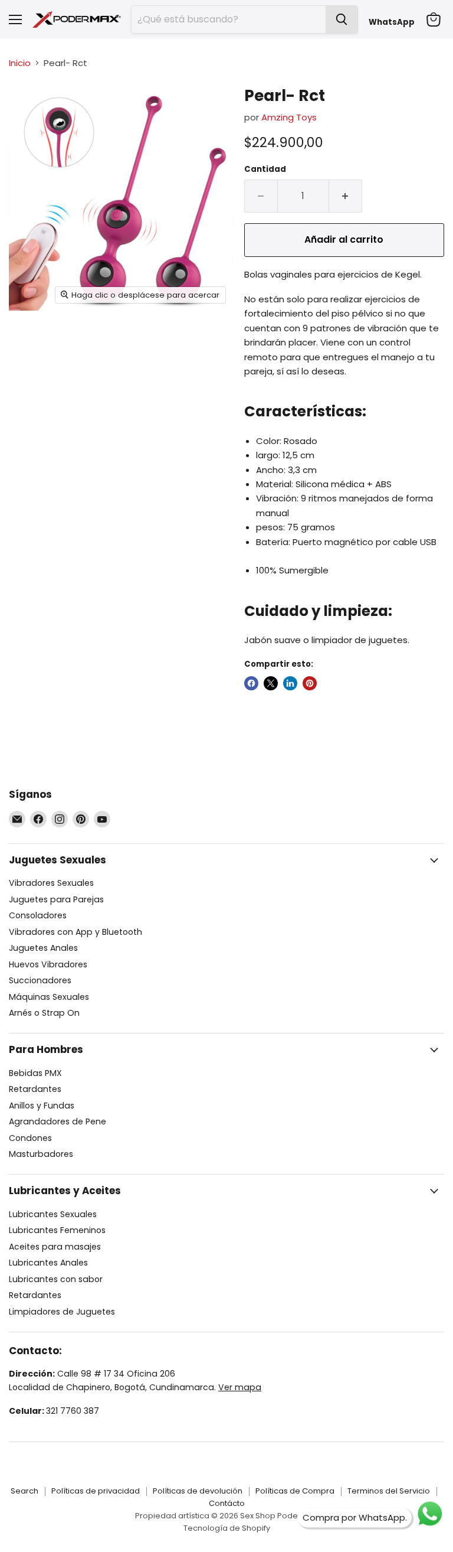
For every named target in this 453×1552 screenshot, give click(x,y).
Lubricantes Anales (48, 1263)
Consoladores (38, 915)
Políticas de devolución (197, 1490)
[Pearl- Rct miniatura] (26, 107)
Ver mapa (239, 1387)
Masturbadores (41, 1154)
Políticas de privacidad (95, 1490)
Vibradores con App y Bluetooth (75, 932)
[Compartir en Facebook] (251, 683)
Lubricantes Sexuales (53, 1214)
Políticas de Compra (294, 1490)
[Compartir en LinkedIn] (290, 683)
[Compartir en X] (271, 683)
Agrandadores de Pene (57, 1121)
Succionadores (40, 980)
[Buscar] (341, 19)
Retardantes (35, 1089)
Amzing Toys (289, 117)
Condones (30, 1138)
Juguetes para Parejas (56, 899)
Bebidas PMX (35, 1073)
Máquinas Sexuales (49, 997)
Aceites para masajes (55, 1247)
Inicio (20, 63)
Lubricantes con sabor (56, 1279)
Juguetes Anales (43, 948)
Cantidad (265, 169)
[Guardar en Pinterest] (310, 683)
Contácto (227, 1503)
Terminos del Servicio (388, 1490)
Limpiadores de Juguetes (62, 1312)
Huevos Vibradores (48, 964)
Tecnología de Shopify (226, 1528)
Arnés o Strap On (44, 1013)
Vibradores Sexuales (51, 883)
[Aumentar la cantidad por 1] (345, 196)
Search (24, 1490)
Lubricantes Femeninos (57, 1230)
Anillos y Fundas (41, 1105)
